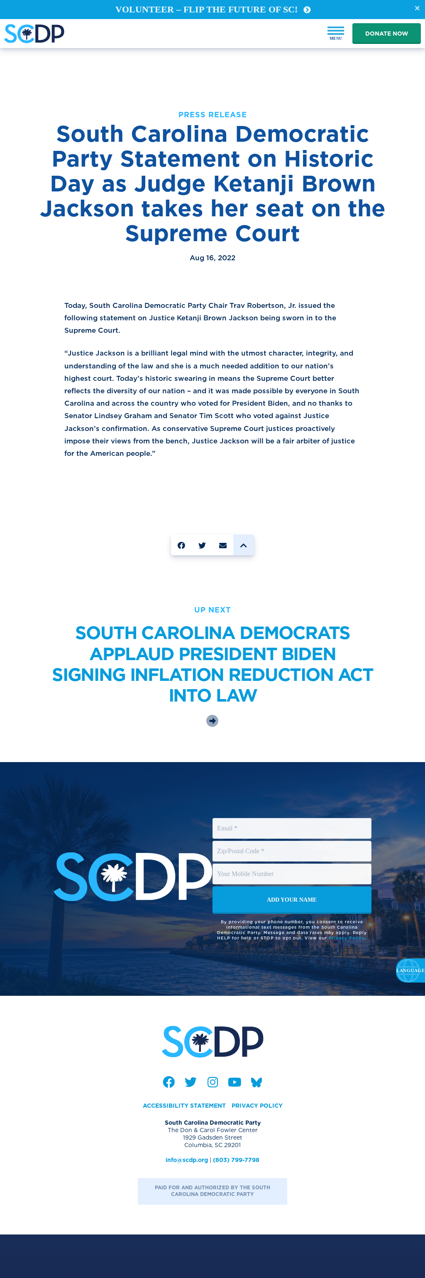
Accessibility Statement (184, 1105)
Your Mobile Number (246, 866)
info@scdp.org (187, 1160)
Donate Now (386, 33)
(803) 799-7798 (236, 1160)
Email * (227, 820)
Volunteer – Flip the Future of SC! (207, 9)
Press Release (212, 114)
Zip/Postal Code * (241, 843)
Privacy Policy (347, 937)
